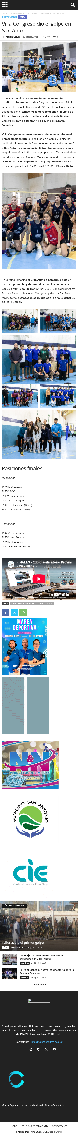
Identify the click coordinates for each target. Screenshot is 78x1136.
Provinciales (16, 13)
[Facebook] (5, 612)
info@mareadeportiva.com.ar (46, 1042)
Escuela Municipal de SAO (23, 603)
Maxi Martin (17, 947)
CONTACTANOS (59, 1126)
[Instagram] (32, 1049)
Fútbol (6, 947)
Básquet (24, 977)
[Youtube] (54, 1049)
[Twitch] (39, 1049)
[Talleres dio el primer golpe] (39, 926)
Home (4, 13)
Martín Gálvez (13, 36)
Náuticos (25, 963)
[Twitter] (14, 612)
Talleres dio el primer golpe (23, 942)
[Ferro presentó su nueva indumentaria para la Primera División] (9, 973)
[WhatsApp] (23, 612)
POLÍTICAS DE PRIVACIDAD (35, 1126)
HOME (14, 1126)
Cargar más (38, 984)
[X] (47, 1049)
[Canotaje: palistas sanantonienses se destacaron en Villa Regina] (9, 959)
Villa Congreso (45, 603)
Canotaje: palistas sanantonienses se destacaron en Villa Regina (41, 957)
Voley (22, 17)
